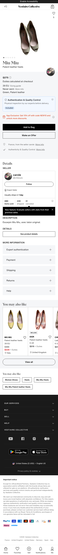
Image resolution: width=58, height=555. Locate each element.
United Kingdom (17, 540)
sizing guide (15, 85)
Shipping (11, 270)
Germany (39, 540)
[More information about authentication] (52, 99)
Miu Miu (11, 63)
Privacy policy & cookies (28, 471)
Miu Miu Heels (42, 379)
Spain (46, 540)
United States (29, 540)
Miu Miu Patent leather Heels (17, 387)
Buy (6, 410)
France (7, 540)
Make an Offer (29, 135)
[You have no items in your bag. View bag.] (52, 6)
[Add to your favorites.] (24, 337)
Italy (51, 540)
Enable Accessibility (29, 1)
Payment (10, 260)
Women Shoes (11, 379)
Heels (26, 379)
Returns (10, 280)
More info (19, 89)
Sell (6, 417)
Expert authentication (17, 249)
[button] (52, 6)
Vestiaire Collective (16, 430)
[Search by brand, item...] (5, 6)
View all (29, 362)
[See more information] (53, 117)
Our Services (11, 403)
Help (8, 290)
